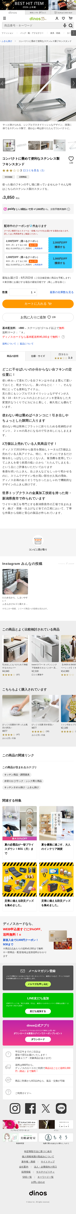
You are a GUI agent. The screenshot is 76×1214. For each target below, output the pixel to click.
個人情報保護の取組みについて (38, 1156)
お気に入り (63, 18)
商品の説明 (12, 356)
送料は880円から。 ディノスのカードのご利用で (42, 1068)
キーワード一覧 (45, 1177)
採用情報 (26, 1172)
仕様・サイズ (38, 356)
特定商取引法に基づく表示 (38, 1151)
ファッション (7, 33)
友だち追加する (38, 1011)
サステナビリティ (45, 1172)
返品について (27, 344)
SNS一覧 (27, 1177)
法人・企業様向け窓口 (45, 1166)
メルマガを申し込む (38, 984)
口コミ (65, 356)
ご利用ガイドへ (23, 1093)
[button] (2, 83)
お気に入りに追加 (33, 317)
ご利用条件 (38, 248)
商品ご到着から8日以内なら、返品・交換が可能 (40, 1080)
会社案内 (23, 1166)
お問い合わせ (38, 1182)
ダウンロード (38, 1039)
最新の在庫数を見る (62, 292)
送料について (9, 344)
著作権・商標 (28, 1161)
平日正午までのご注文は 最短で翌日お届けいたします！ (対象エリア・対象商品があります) (33, 1054)
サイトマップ (48, 1161)
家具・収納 (55, 33)
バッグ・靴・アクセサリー (31, 33)
